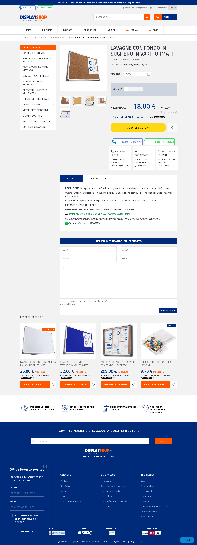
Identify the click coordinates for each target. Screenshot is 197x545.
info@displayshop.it (138, 542)
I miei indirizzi (107, 496)
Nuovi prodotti (147, 486)
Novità (111, 30)
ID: (112, 59)
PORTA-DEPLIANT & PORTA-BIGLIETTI (37, 60)
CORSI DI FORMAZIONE (34, 126)
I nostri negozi (147, 496)
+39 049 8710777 (129, 142)
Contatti (68, 30)
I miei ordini (106, 481)
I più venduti (146, 491)
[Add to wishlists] (53, 384)
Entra (127, 7)
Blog (155, 30)
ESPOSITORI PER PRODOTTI (37, 98)
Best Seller (90, 30)
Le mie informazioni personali (114, 501)
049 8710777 (28, 7)
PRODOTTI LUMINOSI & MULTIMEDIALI (35, 92)
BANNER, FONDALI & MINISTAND (33, 83)
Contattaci (145, 501)
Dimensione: (116, 74)
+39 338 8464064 (161, 142)
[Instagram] (83, 532)
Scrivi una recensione (130, 59)
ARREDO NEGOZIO (32, 104)
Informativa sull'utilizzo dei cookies (156, 506)
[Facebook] (80, 532)
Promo (134, 30)
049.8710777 (107, 542)
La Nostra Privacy (149, 511)
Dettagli (72, 178)
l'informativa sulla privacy (96, 301)
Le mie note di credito (110, 491)
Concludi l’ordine (159, 7)
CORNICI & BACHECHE (61, 38)
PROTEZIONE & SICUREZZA (36, 121)
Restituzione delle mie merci (113, 486)
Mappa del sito (147, 516)
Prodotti (47, 38)
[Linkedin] (87, 532)
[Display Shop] (38, 18)
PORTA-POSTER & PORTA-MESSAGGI (36, 69)
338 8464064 (46, 7)
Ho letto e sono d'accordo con (85, 301)
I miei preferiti (141, 7)
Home (28, 30)
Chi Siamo (47, 30)
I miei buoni (106, 506)
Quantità (117, 89)
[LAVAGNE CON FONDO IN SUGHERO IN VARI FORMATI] (65, 101)
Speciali (144, 481)
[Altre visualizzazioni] (61, 99)
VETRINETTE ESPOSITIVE (35, 110)
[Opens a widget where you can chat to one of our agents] (187, 540)
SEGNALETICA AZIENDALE (36, 75)
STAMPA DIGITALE (32, 115)
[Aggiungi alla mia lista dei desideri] (172, 127)
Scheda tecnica (98, 178)
